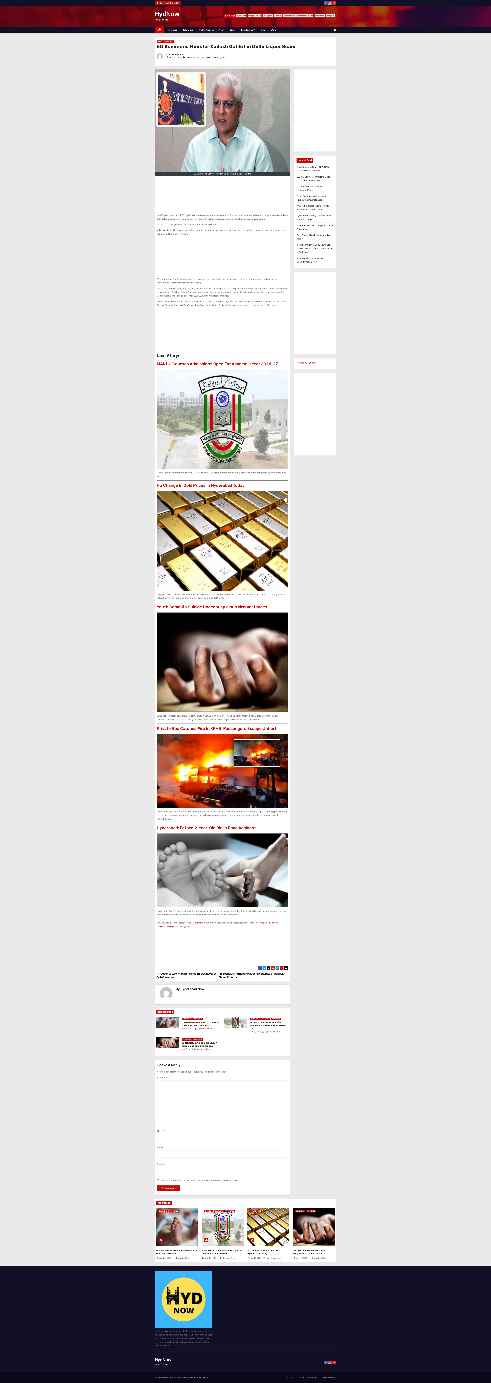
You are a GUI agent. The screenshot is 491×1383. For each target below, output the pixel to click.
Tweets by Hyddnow (307, 362)
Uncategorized (256, 1211)
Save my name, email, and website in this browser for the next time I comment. (199, 1180)
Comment (163, 1077)
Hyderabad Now (176, 54)
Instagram (184, 926)
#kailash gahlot (218, 57)
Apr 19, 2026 (256, 1258)
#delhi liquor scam (195, 57)
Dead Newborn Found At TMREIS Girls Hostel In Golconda (200, 1024)
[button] (335, 30)
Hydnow (201, 922)
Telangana (267, 16)
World (273, 30)
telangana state (254, 16)
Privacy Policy (312, 1377)
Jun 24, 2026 (188, 1028)
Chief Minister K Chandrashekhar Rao (298, 16)
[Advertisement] (222, 196)
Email (160, 1147)
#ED (207, 57)
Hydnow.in (160, 1331)
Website (161, 1164)
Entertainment (248, 30)
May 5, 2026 (255, 1032)
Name (161, 1131)
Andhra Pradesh (206, 30)
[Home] (159, 30)
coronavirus (320, 16)
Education (254, 1019)
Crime (233, 30)
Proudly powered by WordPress (168, 1377)
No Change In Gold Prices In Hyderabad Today (201, 485)
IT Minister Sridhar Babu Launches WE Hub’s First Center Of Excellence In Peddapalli (315, 248)
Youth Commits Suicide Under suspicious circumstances (212, 606)
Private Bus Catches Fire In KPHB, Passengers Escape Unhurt (217, 728)
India (263, 30)
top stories (169, 42)
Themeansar (203, 1377)
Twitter (170, 926)
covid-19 (277, 16)
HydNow (167, 13)
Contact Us (300, 1377)
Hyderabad (172, 30)
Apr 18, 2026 (187, 1049)
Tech (221, 30)
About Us (289, 1377)
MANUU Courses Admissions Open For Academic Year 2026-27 (217, 363)
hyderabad (241, 16)
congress (330, 16)
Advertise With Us (328, 1377)
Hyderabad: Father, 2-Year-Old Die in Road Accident (206, 827)
